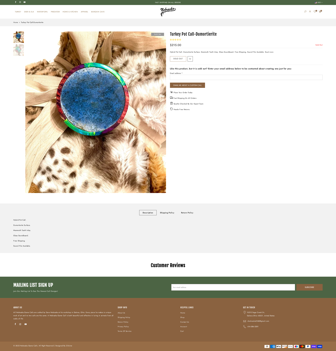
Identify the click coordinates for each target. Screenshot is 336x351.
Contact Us (184, 322)
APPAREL (84, 11)
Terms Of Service (124, 331)
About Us (121, 313)
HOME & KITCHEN (70, 11)
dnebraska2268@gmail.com (258, 321)
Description (148, 212)
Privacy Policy (123, 326)
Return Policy (187, 212)
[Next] (161, 112)
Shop (182, 317)
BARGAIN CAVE (98, 11)
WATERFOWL (42, 11)
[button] (176, 39)
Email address (176, 73)
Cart (182, 331)
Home (15, 22)
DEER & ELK (29, 11)
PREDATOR (55, 11)
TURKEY (18, 11)
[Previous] (30, 112)
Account (183, 326)
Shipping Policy (167, 212)
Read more (269, 52)
